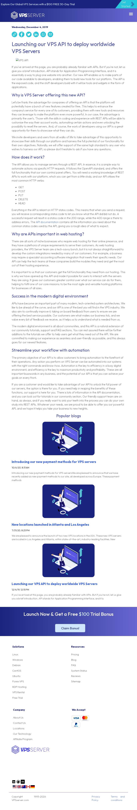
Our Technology (22, 733)
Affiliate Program (22, 739)
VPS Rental (18, 692)
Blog (73, 659)
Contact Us (19, 722)
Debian (16, 665)
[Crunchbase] (23, 782)
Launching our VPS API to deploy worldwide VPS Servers (54, 584)
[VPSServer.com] (30, 753)
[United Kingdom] (19, 787)
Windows (17, 659)
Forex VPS (18, 681)
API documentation (47, 222)
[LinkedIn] (14, 782)
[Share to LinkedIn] (36, 35)
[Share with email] (51, 35)
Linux (15, 654)
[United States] (15, 787)
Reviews (76, 676)
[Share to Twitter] (29, 35)
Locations (18, 728)
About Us (18, 717)
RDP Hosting (19, 686)
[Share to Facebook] (22, 35)
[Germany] (33, 787)
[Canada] (28, 787)
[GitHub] (18, 782)
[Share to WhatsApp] (44, 35)
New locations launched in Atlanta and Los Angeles (50, 525)
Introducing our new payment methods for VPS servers (54, 462)
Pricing (75, 654)
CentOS (16, 670)
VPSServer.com (27, 15)
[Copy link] (15, 35)
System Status (79, 670)
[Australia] (24, 787)
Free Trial (17, 697)
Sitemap (76, 681)
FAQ (73, 665)
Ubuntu (16, 676)
